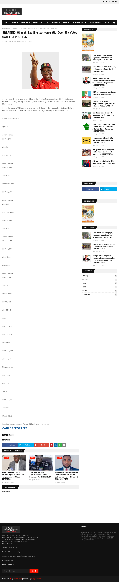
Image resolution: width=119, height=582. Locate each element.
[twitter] (106, 2)
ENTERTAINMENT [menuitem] (52, 23)
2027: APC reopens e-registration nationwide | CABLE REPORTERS (104, 93)
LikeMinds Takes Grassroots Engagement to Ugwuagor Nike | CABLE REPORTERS (104, 115)
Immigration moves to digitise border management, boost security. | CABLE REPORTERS (103, 152)
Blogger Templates (36, 579)
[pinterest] (113, 2)
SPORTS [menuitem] (66, 23)
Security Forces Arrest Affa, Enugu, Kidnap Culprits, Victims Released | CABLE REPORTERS (104, 103)
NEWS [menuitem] (14, 23)
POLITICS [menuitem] (24, 23)
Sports (99, 291)
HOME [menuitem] (6, 23)
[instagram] (116, 2)
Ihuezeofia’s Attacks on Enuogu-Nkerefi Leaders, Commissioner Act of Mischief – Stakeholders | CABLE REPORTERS (104, 127)
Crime (99, 283)
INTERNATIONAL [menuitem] (78, 23)
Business (99, 279)
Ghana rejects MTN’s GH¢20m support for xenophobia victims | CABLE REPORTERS (104, 140)
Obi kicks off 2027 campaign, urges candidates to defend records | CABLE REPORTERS (103, 57)
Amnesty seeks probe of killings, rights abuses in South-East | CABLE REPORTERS (104, 69)
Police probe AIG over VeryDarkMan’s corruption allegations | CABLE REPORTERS (40, 474)
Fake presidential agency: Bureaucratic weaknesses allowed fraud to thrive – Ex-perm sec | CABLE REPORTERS (104, 81)
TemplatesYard (17, 579)
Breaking (99, 276)
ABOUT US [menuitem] (109, 23)
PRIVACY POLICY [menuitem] (95, 23)
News (8, 28)
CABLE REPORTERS (10, 41)
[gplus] (109, 2)
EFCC (99, 287)
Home (4, 28)
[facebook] (103, 2)
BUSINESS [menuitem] (37, 23)
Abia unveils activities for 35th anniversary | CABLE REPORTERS (104, 162)
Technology (99, 294)
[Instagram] (90, 194)
